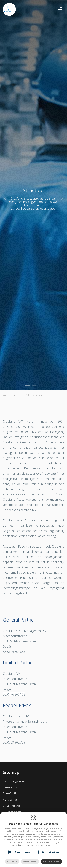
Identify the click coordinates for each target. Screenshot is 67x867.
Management (11, 799)
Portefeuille (10, 793)
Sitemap (11, 772)
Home (6, 395)
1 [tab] (27, 385)
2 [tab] (34, 385)
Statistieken (50, 852)
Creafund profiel (13, 805)
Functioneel (23, 852)
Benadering (10, 787)
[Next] (62, 198)
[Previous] (5, 198)
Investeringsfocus (14, 781)
